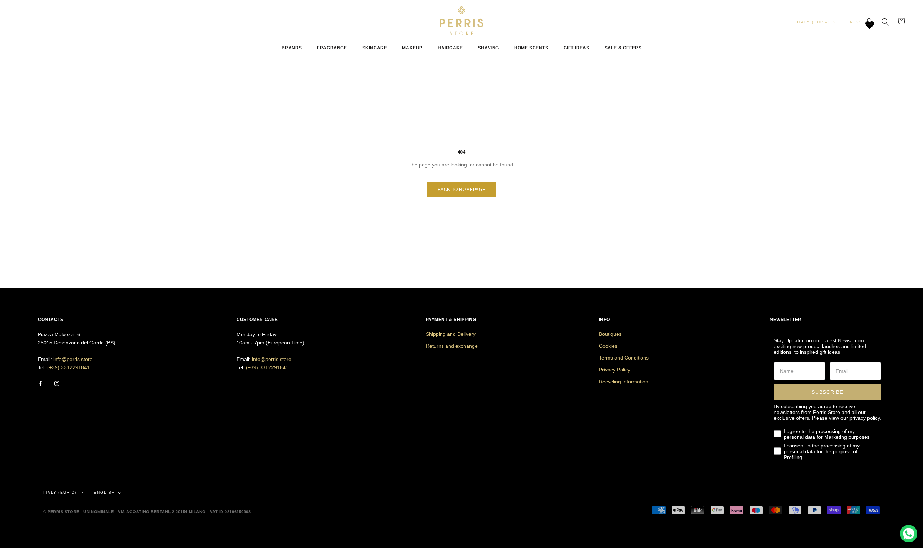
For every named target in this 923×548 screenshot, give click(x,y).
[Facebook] (40, 383)
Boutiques (610, 334)
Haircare (450, 47)
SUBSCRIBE (827, 392)
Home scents (531, 47)
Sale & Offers (623, 47)
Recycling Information (623, 381)
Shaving (488, 47)
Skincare (374, 47)
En (850, 22)
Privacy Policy (614, 370)
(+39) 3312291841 (68, 367)
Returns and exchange (452, 346)
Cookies (608, 346)
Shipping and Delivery (451, 334)
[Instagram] (56, 383)
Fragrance (332, 47)
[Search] (885, 21)
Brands (292, 47)
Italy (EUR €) (813, 22)
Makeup (412, 47)
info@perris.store (73, 359)
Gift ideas (576, 47)
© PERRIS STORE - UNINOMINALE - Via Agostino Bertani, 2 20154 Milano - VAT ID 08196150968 (147, 511)
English (104, 492)
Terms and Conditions (624, 358)
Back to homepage (462, 189)
